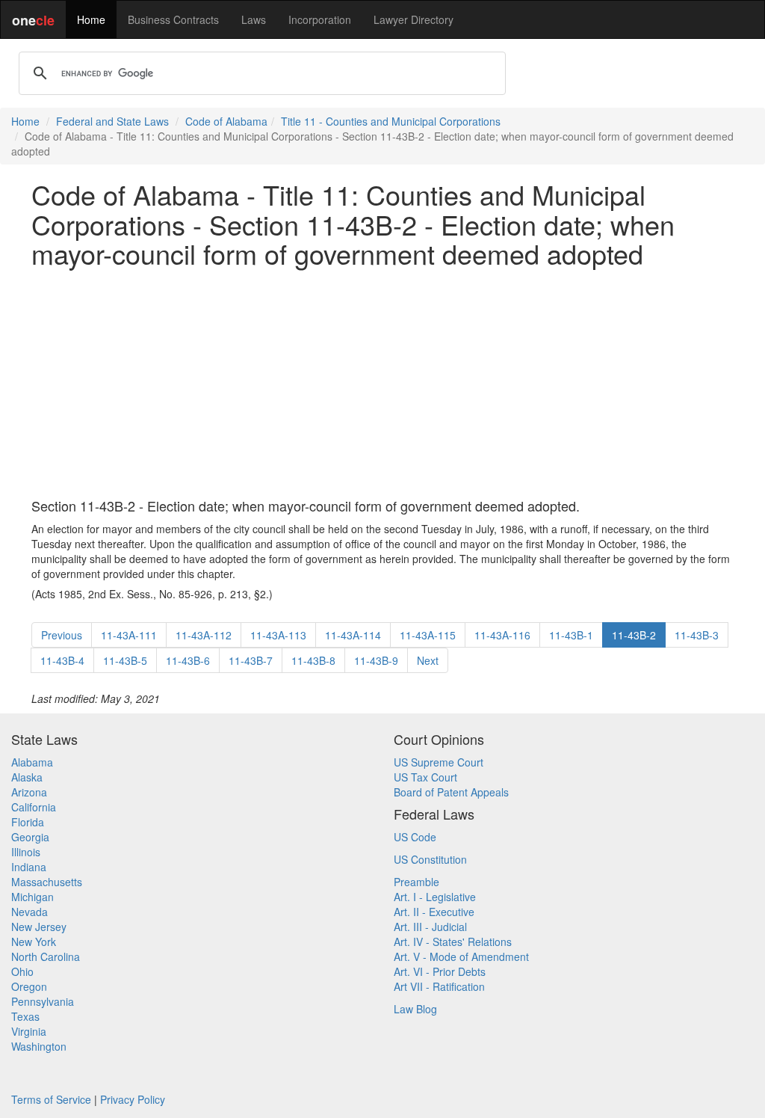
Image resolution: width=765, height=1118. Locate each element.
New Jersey (38, 926)
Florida (27, 821)
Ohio (22, 971)
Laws (253, 19)
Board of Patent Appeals (451, 791)
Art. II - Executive (434, 911)
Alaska (27, 777)
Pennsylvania (42, 1001)
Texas (25, 1016)
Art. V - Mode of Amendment (461, 956)
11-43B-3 (697, 634)
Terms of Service (51, 1099)
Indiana (28, 866)
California (33, 806)
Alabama (32, 762)
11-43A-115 (428, 634)
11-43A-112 (204, 634)
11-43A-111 (129, 634)
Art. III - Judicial (430, 926)
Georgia (30, 836)
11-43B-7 (251, 660)
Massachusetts (46, 881)
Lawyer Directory (413, 19)
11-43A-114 (353, 634)
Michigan (32, 896)
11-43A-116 (502, 634)
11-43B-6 (188, 660)
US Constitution (430, 859)
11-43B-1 (571, 634)
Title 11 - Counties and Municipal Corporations (391, 121)
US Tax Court (425, 777)
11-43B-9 (376, 660)
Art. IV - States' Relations (453, 941)
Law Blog (415, 1008)
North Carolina (45, 956)
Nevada (29, 911)
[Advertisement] (382, 383)
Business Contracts (173, 19)
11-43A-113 (278, 634)
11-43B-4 (62, 660)
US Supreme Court (438, 762)
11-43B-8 (313, 660)
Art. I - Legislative (435, 896)
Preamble (416, 881)
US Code (415, 836)
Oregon (29, 986)
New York (33, 941)
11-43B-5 (125, 660)
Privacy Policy (132, 1099)
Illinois (25, 851)
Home (91, 19)
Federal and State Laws (112, 121)
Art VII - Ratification (439, 986)
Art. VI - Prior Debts (440, 971)
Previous (61, 634)
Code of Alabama (226, 121)
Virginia (28, 1031)
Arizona (29, 791)
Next (428, 660)
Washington (38, 1046)
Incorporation (319, 19)
